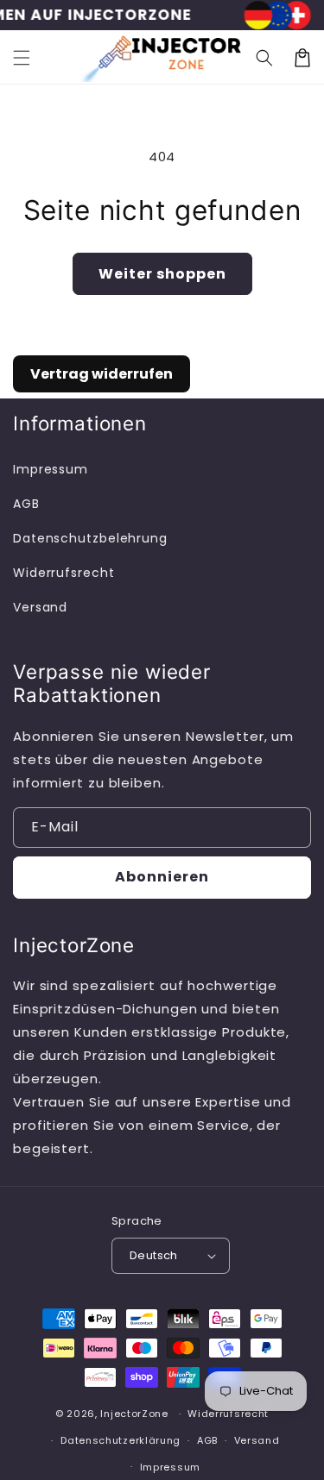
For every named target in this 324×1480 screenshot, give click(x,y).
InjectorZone (134, 1413)
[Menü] (22, 58)
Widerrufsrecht (64, 572)
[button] (264, 58)
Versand (40, 607)
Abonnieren (162, 877)
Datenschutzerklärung (120, 1440)
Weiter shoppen (162, 274)
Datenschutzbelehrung (83, 538)
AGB (26, 503)
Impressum (50, 469)
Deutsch (154, 1255)
